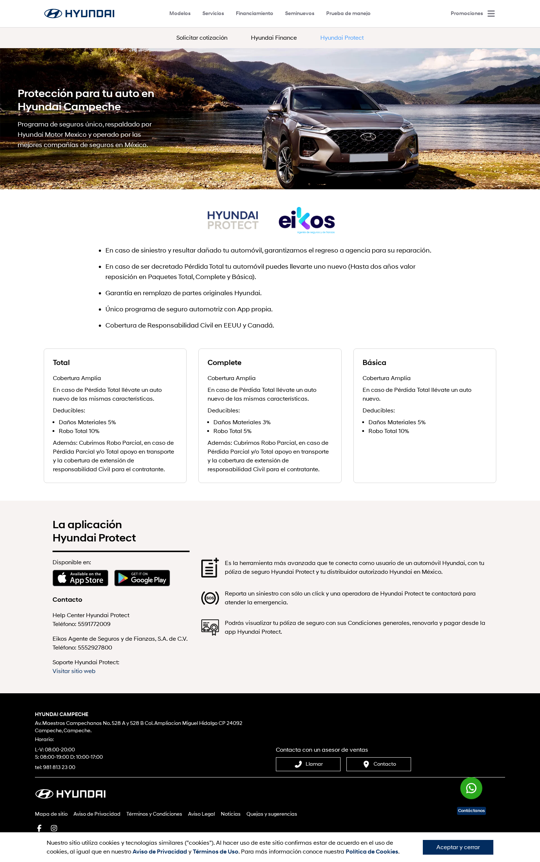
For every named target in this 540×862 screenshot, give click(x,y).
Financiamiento (254, 13)
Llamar (314, 764)
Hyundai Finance (274, 38)
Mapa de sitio (51, 814)
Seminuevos (299, 13)
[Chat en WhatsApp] (471, 790)
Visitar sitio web (74, 671)
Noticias (231, 814)
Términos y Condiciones (154, 814)
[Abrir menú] (491, 13)
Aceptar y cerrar (458, 847)
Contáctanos (471, 810)
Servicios (213, 13)
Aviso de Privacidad (96, 814)
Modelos (180, 13)
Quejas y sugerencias (271, 814)
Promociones (467, 13)
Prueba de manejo (348, 13)
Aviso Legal (201, 814)
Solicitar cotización (201, 38)
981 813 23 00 (59, 767)
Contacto (385, 764)
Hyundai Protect (342, 38)
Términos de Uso (215, 851)
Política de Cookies (372, 851)
